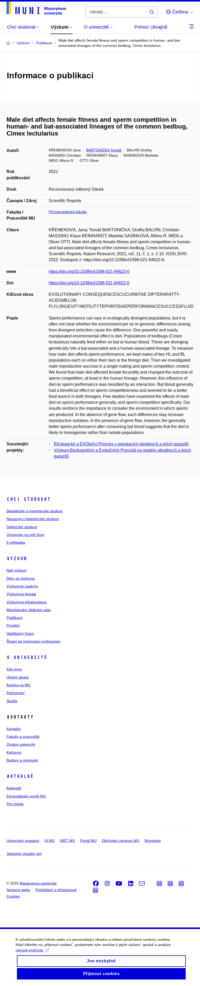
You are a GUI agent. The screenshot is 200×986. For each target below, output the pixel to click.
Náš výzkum (17, 570)
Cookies (13, 896)
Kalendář (14, 788)
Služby (12, 701)
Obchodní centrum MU (120, 840)
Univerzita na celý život (25, 535)
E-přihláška (16, 542)
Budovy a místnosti (22, 760)
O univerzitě (27, 657)
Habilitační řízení (20, 633)
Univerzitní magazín (23, 840)
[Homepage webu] (36, 8)
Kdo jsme (14, 669)
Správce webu (18, 890)
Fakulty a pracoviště (23, 736)
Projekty (13, 625)
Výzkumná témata (21, 594)
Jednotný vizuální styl (24, 853)
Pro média (15, 804)
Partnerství (15, 693)
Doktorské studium (22, 527)
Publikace (14, 618)
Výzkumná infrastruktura (27, 602)
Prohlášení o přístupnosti (56, 890)
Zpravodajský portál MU (26, 796)
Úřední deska (18, 677)
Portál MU (88, 840)
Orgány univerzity (21, 744)
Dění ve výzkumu (21, 578)
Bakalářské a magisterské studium (35, 511)
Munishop (153, 840)
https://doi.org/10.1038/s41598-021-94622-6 (89, 271)
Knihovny (14, 752)
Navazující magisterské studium (33, 519)
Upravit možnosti (29, 950)
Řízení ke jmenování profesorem (33, 641)
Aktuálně (20, 776)
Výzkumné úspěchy (23, 586)
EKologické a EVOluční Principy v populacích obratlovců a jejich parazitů (121, 444)
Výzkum (17, 558)
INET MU (67, 840)
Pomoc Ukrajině (150, 27)
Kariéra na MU (18, 685)
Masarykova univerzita (38, 883)
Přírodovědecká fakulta (68, 212)
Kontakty (14, 729)
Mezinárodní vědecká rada (29, 610)
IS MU (50, 840)
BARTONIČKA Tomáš (103, 150)
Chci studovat (29, 499)
